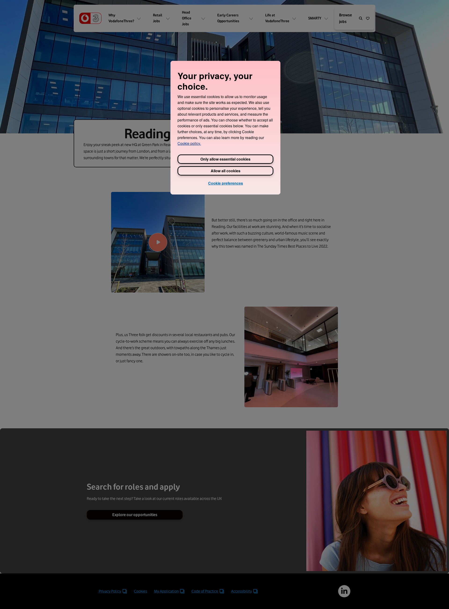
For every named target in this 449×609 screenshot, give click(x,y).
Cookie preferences (225, 183)
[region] (225, 127)
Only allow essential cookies (225, 159)
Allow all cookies (225, 170)
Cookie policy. (189, 143)
